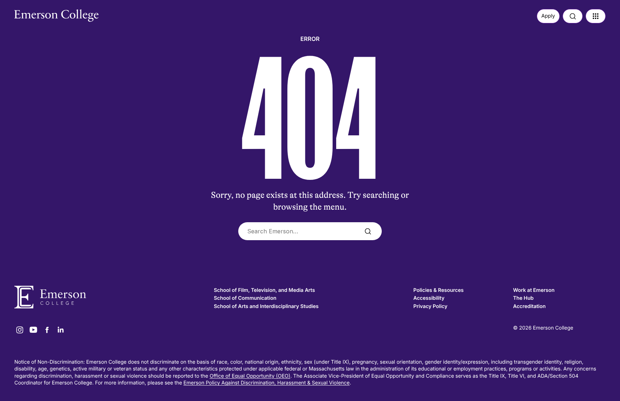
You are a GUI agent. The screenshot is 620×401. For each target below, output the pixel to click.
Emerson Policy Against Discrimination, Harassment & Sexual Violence (266, 383)
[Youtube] (33, 330)
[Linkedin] (60, 330)
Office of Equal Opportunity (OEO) (250, 376)
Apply (548, 16)
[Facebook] (47, 330)
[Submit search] (367, 231)
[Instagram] (19, 330)
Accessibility (429, 298)
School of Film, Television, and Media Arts (264, 290)
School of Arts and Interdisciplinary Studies (266, 306)
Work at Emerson (533, 290)
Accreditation (529, 306)
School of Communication (245, 298)
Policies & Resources (438, 290)
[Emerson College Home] (43, 13)
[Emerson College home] (110, 297)
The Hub (523, 298)
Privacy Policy (430, 306)
